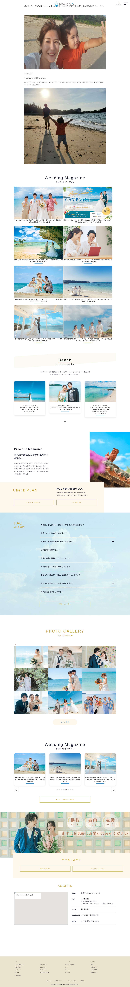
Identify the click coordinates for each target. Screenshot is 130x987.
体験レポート (94, 967)
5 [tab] (66, 789)
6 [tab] (68, 789)
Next (114, 790)
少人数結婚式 (18, 975)
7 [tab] (70, 789)
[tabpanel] (29, 401)
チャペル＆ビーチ (69, 964)
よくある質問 (94, 969)
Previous (16, 790)
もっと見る (65, 722)
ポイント (17, 972)
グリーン (67, 972)
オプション (43, 967)
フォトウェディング (20, 964)
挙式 (16, 961)
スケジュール (18, 969)
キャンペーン (43, 964)
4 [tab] (63, 789)
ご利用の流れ (18, 967)
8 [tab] (72, 789)
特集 (92, 964)
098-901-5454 (85, 909)
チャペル (67, 969)
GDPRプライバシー (59, 980)
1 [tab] (65, 421)
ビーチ (67, 967)
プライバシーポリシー (72, 980)
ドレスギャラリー (44, 972)
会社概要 (82, 980)
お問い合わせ (49, 980)
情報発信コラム (95, 961)
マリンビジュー (69, 961)
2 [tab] (59, 789)
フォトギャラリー (44, 969)
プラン (41, 961)
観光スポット (94, 972)
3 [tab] (61, 789)
